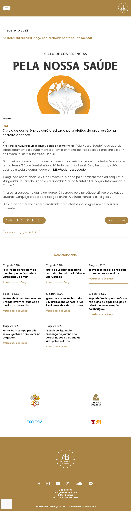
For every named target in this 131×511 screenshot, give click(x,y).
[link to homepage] (123, 8)
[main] (65, 183)
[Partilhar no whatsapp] (28, 220)
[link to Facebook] (39, 483)
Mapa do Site (65, 489)
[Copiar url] (39, 220)
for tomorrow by (65, 497)
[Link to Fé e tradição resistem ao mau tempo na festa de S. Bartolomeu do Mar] (22, 274)
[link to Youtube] (58, 483)
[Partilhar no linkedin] (33, 220)
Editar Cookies (65, 495)
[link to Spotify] (91, 483)
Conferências (31, 232)
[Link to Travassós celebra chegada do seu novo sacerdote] (108, 272)
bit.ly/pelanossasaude (69, 170)
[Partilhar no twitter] (22, 220)
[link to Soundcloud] (79, 483)
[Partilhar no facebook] (17, 220)
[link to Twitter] (67, 483)
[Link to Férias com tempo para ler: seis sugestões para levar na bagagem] (22, 334)
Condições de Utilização (65, 492)
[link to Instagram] (48, 483)
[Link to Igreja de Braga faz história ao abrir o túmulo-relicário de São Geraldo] (65, 274)
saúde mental (12, 232)
